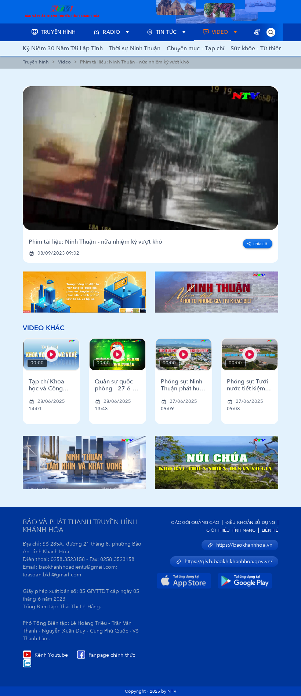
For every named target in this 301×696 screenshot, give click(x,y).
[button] (271, 32)
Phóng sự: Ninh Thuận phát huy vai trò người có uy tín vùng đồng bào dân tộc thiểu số (183, 385)
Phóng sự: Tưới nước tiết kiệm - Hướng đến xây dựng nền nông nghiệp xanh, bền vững (248, 385)
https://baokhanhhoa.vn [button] (244, 545)
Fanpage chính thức (111, 655)
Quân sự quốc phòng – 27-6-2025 (114, 385)
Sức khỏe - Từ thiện (256, 48)
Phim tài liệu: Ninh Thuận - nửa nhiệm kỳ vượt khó (95, 241)
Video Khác (44, 328)
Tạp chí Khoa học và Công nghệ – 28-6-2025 (46, 385)
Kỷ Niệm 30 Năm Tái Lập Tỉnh (63, 48)
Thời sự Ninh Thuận (135, 48)
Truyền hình (36, 62)
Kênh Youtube (51, 655)
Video (64, 62)
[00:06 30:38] (150, 158)
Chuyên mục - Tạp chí (196, 48)
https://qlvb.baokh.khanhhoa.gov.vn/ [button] (229, 561)
